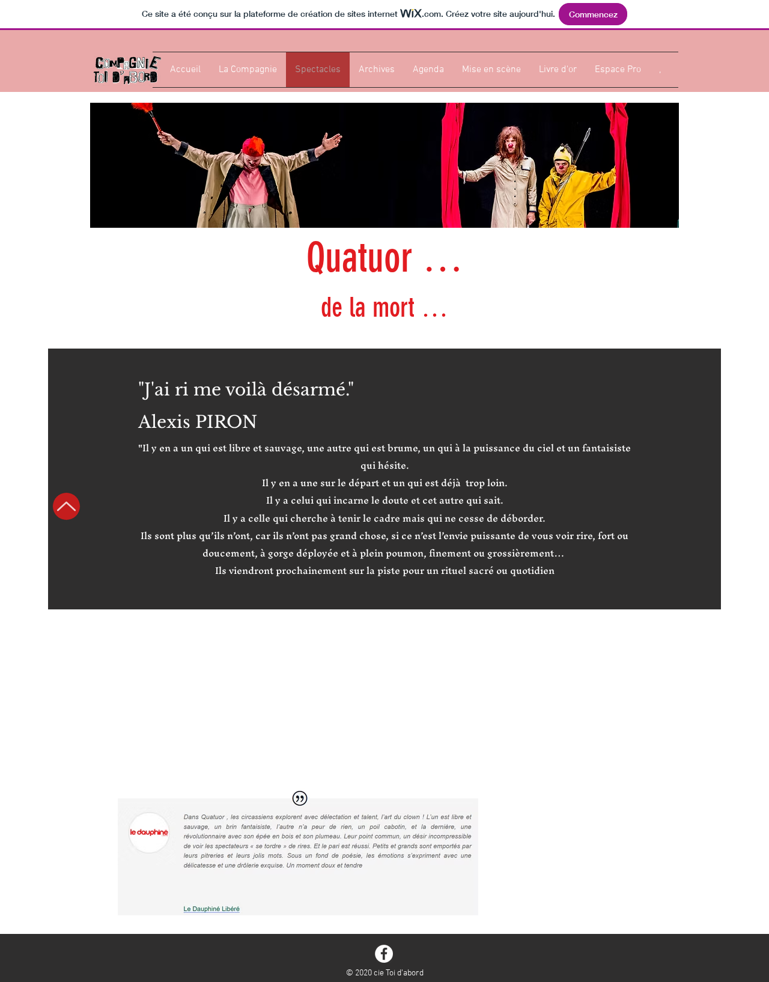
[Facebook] (384, 954)
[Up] (66, 506)
